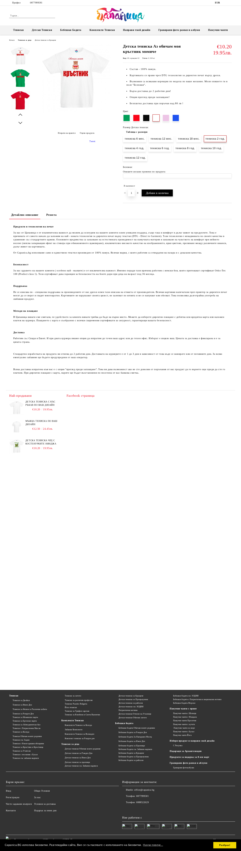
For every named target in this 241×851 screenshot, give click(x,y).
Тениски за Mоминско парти (25, 717)
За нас (37, 797)
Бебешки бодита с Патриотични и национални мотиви (197, 699)
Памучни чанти (218, 30)
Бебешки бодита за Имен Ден (132, 741)
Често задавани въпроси (19, 804)
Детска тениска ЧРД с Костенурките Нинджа (40, 442)
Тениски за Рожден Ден (23, 714)
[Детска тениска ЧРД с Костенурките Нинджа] (16, 446)
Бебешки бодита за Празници (132, 746)
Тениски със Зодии (21, 740)
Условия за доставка (45, 804)
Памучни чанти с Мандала (185, 717)
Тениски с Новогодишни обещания (28, 743)
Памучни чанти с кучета (184, 724)
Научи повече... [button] (153, 845)
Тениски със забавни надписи (26, 758)
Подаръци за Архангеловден (186, 751)
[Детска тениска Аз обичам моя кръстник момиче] (76, 112)
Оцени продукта (87, 133)
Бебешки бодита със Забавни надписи (135, 749)
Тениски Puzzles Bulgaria (76, 704)
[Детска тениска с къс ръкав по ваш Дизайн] (16, 407)
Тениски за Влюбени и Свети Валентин (82, 715)
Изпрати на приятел (67, 133)
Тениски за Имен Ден (22, 705)
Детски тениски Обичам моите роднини (82, 749)
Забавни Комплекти (73, 729)
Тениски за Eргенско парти (25, 721)
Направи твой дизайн (136, 30)
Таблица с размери (137, 132)
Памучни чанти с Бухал (183, 731)
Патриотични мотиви (128, 710)
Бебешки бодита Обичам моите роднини (137, 728)
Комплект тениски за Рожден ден (79, 738)
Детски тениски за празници (77, 762)
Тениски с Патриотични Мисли (26, 728)
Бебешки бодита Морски (184, 703)
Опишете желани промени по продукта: (144, 171)
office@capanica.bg (144, 790)
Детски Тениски (42, 30)
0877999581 (36, 2)
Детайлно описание (24, 214)
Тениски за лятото (73, 696)
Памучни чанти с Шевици (184, 713)
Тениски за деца (24, 40)
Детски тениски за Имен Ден (77, 757)
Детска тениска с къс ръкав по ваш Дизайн (40, 403)
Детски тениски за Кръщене (45, 40)
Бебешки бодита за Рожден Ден (133, 732)
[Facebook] (225, 3)
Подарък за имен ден (45, 810)
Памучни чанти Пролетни (184, 720)
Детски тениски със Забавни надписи (81, 766)
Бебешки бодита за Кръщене (131, 753)
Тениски (18, 30)
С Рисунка (177, 745)
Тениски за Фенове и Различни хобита (30, 709)
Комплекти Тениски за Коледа (78, 725)
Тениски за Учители (22, 751)
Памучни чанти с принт (183, 708)
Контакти (11, 810)
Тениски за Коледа (21, 732)
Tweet (92, 141)
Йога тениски (71, 707)
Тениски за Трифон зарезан (77, 711)
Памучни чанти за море (184, 728)
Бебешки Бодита (70, 30)
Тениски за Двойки (21, 700)
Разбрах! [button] (224, 845)
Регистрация (12, 797)
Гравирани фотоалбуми (183, 768)
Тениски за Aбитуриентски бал (26, 725)
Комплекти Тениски (102, 30)
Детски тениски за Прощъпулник (133, 699)
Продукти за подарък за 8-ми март (189, 757)
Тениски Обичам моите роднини (27, 736)
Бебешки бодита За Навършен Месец (135, 737)
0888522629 (142, 802)
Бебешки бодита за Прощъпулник (134, 757)
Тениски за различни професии (78, 700)
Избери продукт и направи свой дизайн (192, 741)
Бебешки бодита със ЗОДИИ (186, 696)
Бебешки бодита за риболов (131, 760)
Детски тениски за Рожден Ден (78, 753)
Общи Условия (42, 791)
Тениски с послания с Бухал (25, 754)
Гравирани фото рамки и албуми (179, 30)
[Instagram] (230, 3)
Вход (8, 791)
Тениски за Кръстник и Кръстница (28, 747)
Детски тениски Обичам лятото (133, 717)
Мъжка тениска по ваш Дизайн (41, 423)
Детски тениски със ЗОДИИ (131, 706)
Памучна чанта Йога (182, 735)
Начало (12, 40)
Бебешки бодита (124, 723)
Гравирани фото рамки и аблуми (188, 763)
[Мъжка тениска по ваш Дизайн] (16, 427)
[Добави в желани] (229, 186)
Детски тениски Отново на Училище (135, 714)
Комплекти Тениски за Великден (79, 734)
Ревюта (51, 214)
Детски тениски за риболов (131, 703)
